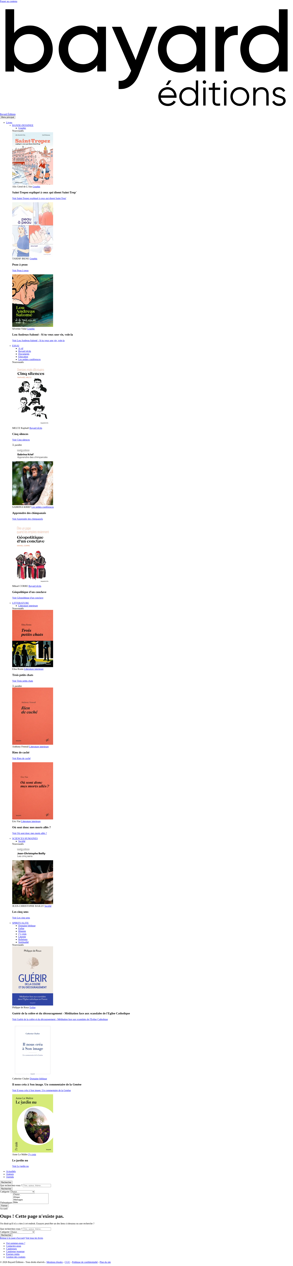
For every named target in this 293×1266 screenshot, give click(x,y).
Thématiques (6, 1202)
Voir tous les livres (34, 1238)
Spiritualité (23, 942)
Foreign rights (13, 1254)
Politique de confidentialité (85, 1262)
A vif (20, 348)
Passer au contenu (8, 1)
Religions (22, 939)
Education (23, 356)
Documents (23, 354)
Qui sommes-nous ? (15, 1243)
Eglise (21, 928)
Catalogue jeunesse (15, 1251)
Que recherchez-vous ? (11, 1185)
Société (21, 841)
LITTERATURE (20, 603)
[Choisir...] (30, 1194)
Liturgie (22, 936)
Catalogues (11, 1248)
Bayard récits (24, 351)
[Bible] (30, 1202)
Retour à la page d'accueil (12, 1238)
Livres (9, 122)
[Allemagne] (30, 1200)
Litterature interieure (28, 605)
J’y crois (22, 934)
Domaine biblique (27, 925)
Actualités (11, 1171)
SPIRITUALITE (20, 923)
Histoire (22, 931)
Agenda (10, 1177)
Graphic (22, 128)
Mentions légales (55, 1262)
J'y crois (32, 1154)
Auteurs (10, 1174)
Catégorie (4, 1191)
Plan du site (105, 1262)
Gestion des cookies (15, 1257)
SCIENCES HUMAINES (25, 838)
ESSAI (15, 345)
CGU (67, 1262)
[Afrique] (30, 1197)
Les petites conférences (29, 359)
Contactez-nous (13, 1246)
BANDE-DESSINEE (22, 125)
